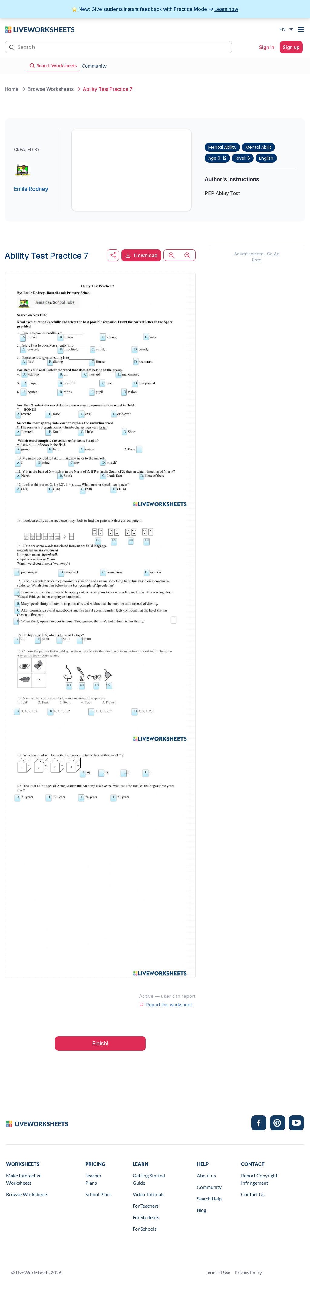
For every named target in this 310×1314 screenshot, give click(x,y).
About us (206, 1175)
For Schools (145, 1229)
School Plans (98, 1194)
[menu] (301, 29)
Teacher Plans (93, 1179)
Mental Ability (222, 147)
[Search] (12, 46)
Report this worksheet (169, 1004)
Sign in (266, 47)
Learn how (226, 9)
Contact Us (253, 1194)
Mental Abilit (258, 147)
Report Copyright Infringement (259, 1179)
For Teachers (146, 1206)
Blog (201, 1210)
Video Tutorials (148, 1194)
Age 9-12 (217, 158)
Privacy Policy (248, 1272)
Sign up (291, 47)
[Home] (39, 29)
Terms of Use (218, 1272)
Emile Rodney (31, 189)
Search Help (209, 1198)
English (266, 158)
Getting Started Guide (149, 1179)
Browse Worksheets (27, 1194)
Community (209, 1187)
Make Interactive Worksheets (23, 1179)
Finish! (100, 1043)
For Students (146, 1217)
